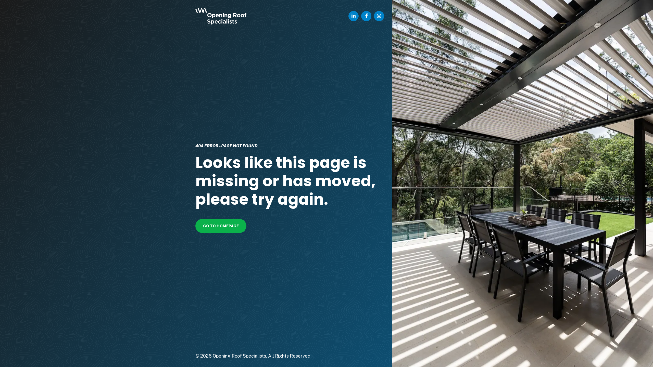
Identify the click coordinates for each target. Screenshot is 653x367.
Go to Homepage (221, 226)
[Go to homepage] (231, 16)
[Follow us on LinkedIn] (353, 16)
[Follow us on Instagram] (379, 16)
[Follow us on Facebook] (366, 16)
